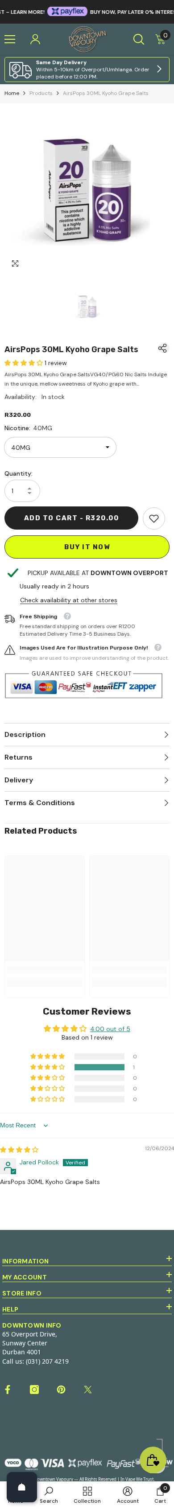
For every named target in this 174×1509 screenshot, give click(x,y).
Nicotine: (28, 428)
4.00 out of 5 (110, 1029)
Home (11, 93)
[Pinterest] (61, 1389)
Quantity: (18, 473)
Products (41, 93)
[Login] (35, 39)
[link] (87, 69)
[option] (87, 190)
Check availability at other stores (68, 600)
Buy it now (87, 547)
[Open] (22, 1487)
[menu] (9, 39)
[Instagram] (34, 1389)
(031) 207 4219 (47, 1361)
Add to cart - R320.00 (71, 518)
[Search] (138, 39)
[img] (19, 1150)
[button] (24, 363)
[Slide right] (159, 69)
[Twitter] (88, 1389)
